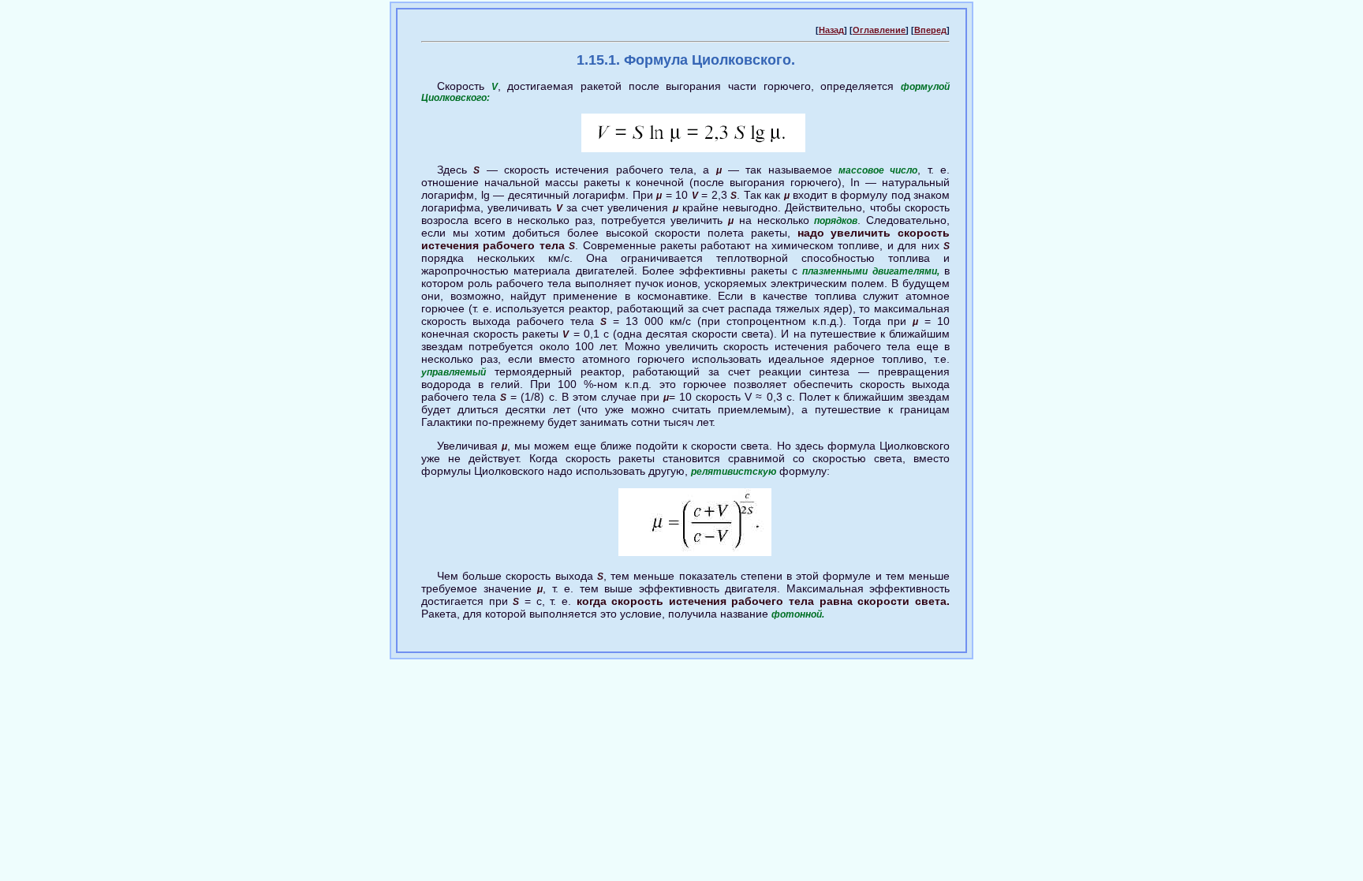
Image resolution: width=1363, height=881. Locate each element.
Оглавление (879, 30)
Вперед (930, 30)
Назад (831, 30)
